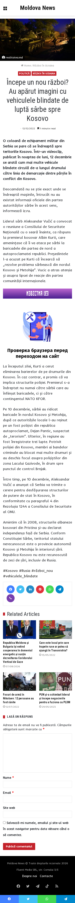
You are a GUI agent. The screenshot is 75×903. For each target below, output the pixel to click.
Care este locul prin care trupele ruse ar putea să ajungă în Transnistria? (54, 646)
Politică (24, 73)
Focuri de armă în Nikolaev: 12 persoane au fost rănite (18, 698)
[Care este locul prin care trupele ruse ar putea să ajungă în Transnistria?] (55, 629)
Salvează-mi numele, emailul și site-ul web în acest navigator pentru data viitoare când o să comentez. (36, 829)
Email (8, 793)
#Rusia (24, 570)
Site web (9, 808)
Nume (8, 778)
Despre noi (29, 876)
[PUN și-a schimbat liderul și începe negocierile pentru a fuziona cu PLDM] (55, 681)
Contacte (46, 876)
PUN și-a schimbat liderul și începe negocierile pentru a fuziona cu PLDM (54, 698)
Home (27, 65)
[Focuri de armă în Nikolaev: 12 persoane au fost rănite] (19, 681)
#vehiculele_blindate (20, 576)
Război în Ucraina (43, 65)
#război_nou (42, 570)
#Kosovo (10, 570)
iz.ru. (27, 210)
